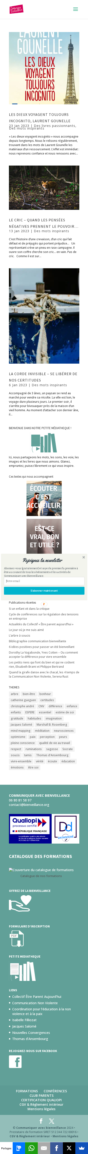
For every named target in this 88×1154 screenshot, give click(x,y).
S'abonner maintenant (44, 591)
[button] (41, 560)
